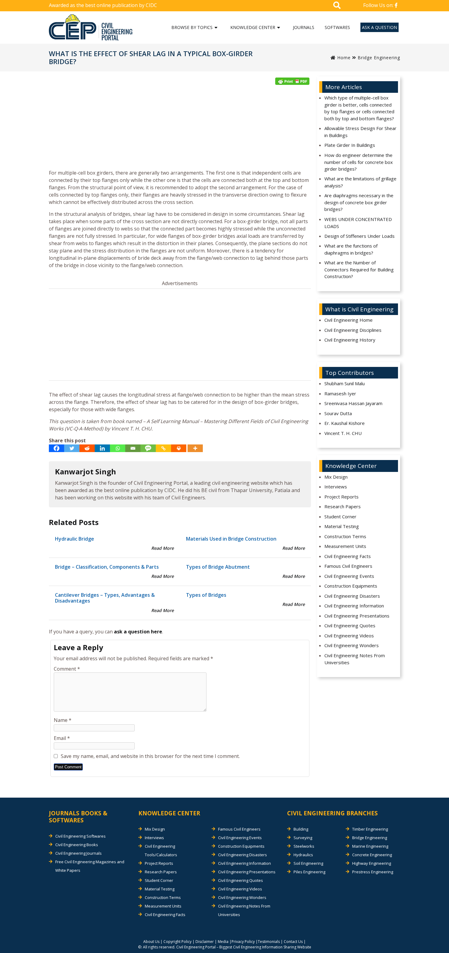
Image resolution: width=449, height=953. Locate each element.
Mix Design (336, 477)
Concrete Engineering (372, 854)
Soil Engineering (308, 863)
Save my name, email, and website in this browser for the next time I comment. (150, 756)
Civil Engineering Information (354, 606)
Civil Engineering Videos (349, 635)
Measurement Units (345, 546)
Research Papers (342, 506)
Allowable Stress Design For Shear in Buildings (360, 131)
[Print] (178, 448)
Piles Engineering (309, 872)
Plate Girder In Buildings (349, 145)
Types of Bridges (206, 595)
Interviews (335, 487)
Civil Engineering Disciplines (352, 330)
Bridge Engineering (379, 57)
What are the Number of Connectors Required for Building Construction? (359, 269)
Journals (303, 27)
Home (343, 57)
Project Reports (341, 497)
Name (62, 720)
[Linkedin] (102, 448)
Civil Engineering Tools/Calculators (161, 850)
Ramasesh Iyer (340, 393)
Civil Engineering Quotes (349, 625)
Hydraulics (303, 854)
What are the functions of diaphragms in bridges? (351, 249)
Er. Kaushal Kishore (344, 423)
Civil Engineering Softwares (80, 836)
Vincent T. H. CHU (343, 433)
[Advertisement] (180, 129)
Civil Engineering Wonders (351, 645)
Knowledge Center (252, 27)
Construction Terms (345, 536)
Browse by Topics (192, 27)
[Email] (133, 448)
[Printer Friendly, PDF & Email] (292, 81)
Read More (162, 548)
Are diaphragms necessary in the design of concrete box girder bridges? (358, 202)
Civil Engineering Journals (78, 853)
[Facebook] (56, 448)
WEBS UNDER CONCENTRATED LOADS (358, 222)
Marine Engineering (370, 846)
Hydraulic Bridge (74, 538)
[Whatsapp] (117, 448)
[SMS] (148, 448)
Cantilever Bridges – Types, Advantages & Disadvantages (105, 598)
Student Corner (340, 516)
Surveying (303, 837)
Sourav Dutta (338, 413)
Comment (67, 668)
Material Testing (341, 526)
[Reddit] (87, 448)
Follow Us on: (379, 5)
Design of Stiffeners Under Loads (359, 236)
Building (301, 829)
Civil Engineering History (349, 340)
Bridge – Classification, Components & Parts (107, 566)
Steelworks (304, 846)
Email (62, 738)
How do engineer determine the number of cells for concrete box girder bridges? (358, 162)
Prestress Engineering (372, 872)
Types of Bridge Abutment (218, 566)
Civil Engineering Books (76, 844)
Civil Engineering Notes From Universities (354, 658)
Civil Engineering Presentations (356, 616)
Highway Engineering (371, 863)
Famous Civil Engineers (348, 566)
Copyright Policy (177, 941)
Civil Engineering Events (349, 576)
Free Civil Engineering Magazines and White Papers (89, 866)
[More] (195, 448)
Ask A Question (379, 27)
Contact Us (293, 941)
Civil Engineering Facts (347, 556)
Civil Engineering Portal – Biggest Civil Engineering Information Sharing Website (243, 947)
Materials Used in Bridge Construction (231, 538)
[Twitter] (71, 448)
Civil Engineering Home (348, 320)
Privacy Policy (243, 941)
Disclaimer (204, 941)
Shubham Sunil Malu (344, 383)
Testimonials (269, 941)
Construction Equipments (350, 586)
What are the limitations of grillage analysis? (360, 182)
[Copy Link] (163, 448)
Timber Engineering (370, 829)
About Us (151, 941)
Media (223, 941)
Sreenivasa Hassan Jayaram (353, 403)
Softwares (337, 27)
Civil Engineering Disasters (352, 596)
